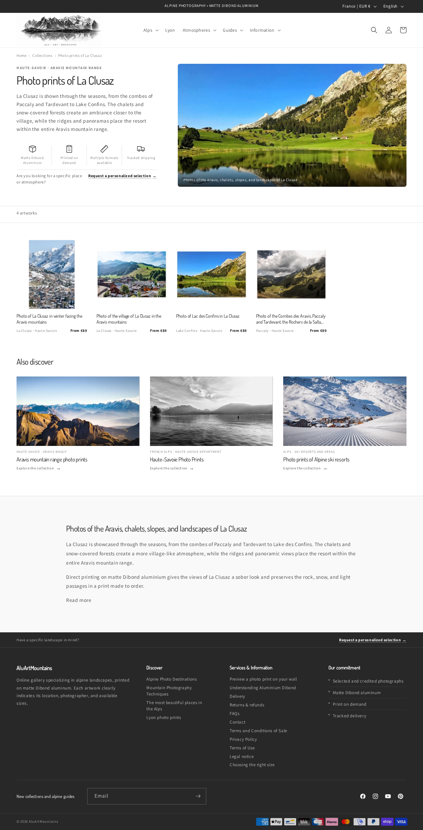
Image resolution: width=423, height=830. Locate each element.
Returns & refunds (247, 705)
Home (21, 55)
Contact (237, 722)
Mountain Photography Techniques (169, 691)
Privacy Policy (243, 739)
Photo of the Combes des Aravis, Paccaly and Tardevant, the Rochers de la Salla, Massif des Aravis (291, 319)
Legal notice (241, 756)
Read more (78, 600)
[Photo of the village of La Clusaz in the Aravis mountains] (131, 274)
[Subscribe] (198, 796)
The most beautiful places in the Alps (174, 706)
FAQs (234, 713)
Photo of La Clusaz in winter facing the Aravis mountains (49, 319)
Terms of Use (242, 748)
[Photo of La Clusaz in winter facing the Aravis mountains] (52, 274)
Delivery (237, 696)
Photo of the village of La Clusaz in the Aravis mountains (129, 319)
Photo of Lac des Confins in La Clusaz (208, 316)
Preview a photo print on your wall (263, 679)
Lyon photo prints (163, 717)
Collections (42, 55)
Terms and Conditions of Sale (258, 730)
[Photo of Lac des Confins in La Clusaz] (211, 274)
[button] (150, 29)
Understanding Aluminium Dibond (263, 688)
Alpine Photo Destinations (171, 679)
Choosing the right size (252, 765)
